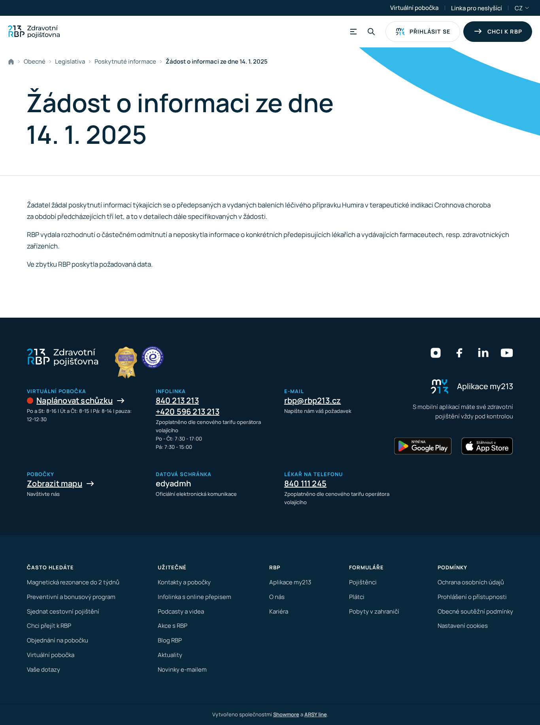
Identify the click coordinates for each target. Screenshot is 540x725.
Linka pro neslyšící (476, 8)
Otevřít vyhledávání (371, 31)
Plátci (356, 597)
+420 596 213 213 (187, 411)
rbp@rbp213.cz (312, 400)
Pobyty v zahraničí (374, 611)
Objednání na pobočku (57, 640)
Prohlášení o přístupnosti (472, 597)
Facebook (459, 352)
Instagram (435, 352)
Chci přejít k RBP (49, 625)
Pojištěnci (363, 582)
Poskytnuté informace (125, 61)
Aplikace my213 (290, 582)
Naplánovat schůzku (74, 400)
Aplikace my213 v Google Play (423, 446)
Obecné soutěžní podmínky (475, 611)
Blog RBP (170, 640)
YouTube (506, 352)
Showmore (286, 714)
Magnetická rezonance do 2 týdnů (73, 582)
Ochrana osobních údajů (471, 582)
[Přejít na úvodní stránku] (34, 31)
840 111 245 (305, 483)
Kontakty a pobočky (184, 582)
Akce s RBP (172, 625)
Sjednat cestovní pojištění (63, 611)
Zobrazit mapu (54, 483)
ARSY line (315, 714)
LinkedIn (483, 352)
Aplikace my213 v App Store (487, 446)
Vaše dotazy (43, 669)
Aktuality (170, 655)
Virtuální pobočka (414, 8)
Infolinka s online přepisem (194, 597)
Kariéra (278, 611)
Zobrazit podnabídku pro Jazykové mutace (527, 8)
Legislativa (70, 61)
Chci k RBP (504, 31)
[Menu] (352, 32)
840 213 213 (177, 400)
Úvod (12, 61)
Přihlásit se (430, 31)
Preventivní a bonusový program (71, 597)
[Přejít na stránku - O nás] (153, 357)
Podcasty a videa (181, 611)
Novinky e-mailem (182, 669)
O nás (277, 597)
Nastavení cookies (463, 625)
